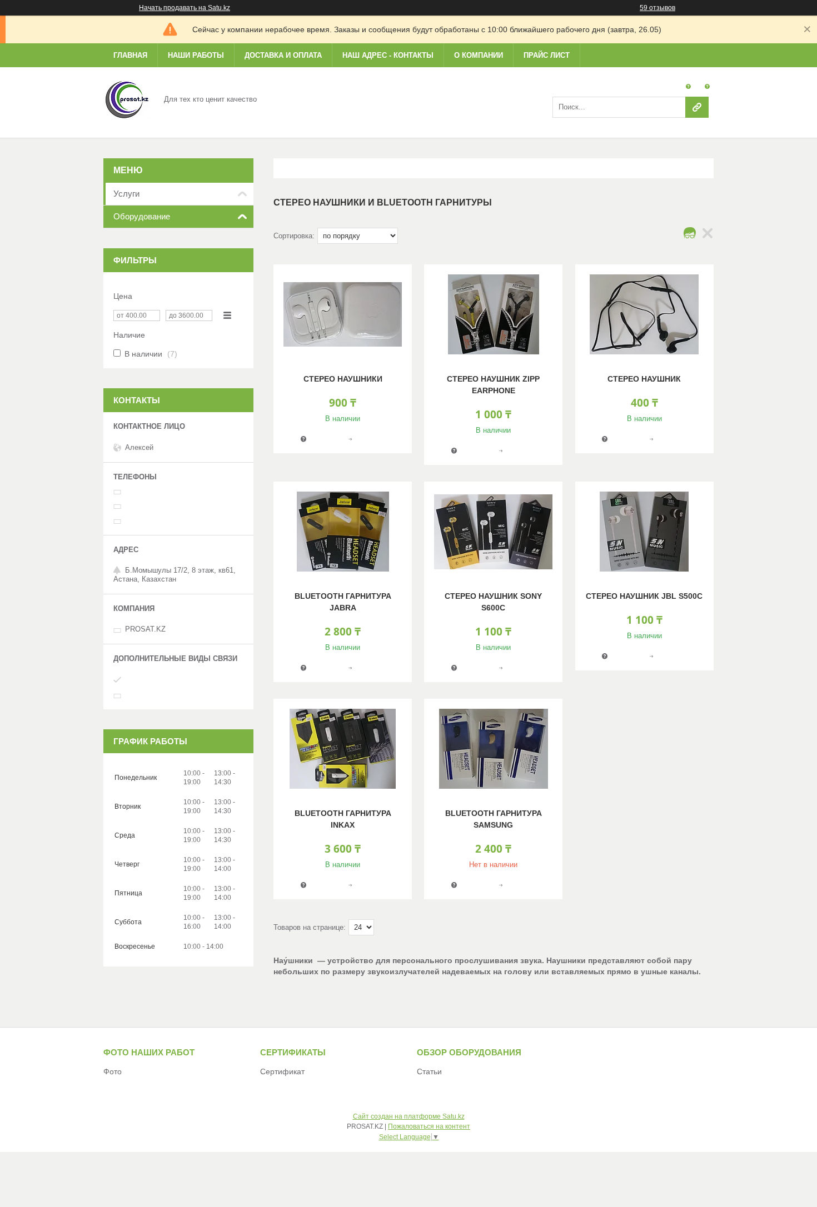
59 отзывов (657, 8)
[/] (127, 98)
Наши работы (196, 55)
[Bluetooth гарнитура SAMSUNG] (493, 749)
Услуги (126, 193)
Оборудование (141, 216)
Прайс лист (547, 55)
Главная (130, 55)
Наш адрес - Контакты (388, 55)
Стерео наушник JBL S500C (644, 596)
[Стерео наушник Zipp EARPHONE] (493, 314)
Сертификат (282, 1071)
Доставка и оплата (283, 55)
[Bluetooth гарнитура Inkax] (342, 749)
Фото (112, 1071)
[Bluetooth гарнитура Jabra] (342, 532)
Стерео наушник (644, 378)
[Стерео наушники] (342, 314)
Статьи (429, 1071)
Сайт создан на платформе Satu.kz (409, 1116)
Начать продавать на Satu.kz (184, 8)
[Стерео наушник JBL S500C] (644, 532)
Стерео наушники (342, 378)
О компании (478, 55)
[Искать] (697, 107)
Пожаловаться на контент (429, 1126)
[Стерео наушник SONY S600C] (493, 532)
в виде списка (707, 235)
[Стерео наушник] (644, 314)
